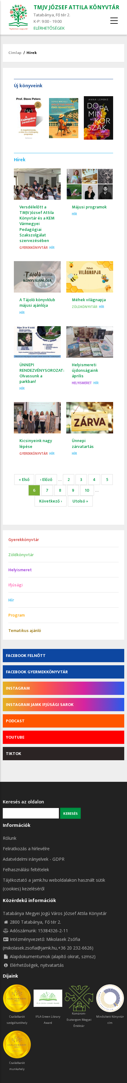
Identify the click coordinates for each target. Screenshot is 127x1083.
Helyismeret (82, 383)
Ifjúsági (15, 585)
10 (89, 490)
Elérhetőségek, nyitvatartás (37, 965)
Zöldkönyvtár (84, 307)
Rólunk (9, 838)
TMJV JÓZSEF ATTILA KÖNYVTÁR (76, 7)
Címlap (15, 52)
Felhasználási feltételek (26, 869)
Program (16, 615)
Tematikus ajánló (24, 630)
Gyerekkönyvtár (33, 247)
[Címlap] (18, 17)
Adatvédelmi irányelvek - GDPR (33, 859)
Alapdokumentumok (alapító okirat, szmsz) (53, 956)
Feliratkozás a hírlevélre (26, 848)
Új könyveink (28, 86)
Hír (52, 247)
